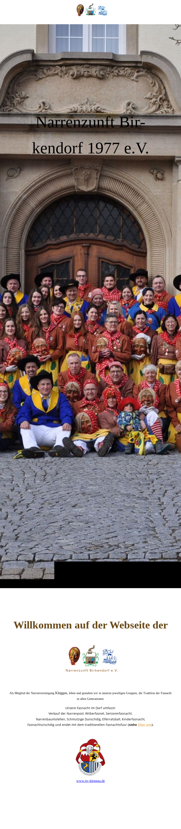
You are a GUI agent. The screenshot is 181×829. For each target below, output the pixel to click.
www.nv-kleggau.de (90, 781)
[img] (90, 306)
